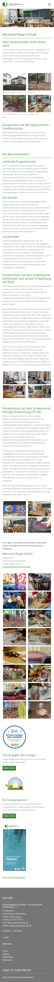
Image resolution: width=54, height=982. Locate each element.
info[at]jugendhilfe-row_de (20, 925)
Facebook (7, 930)
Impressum (7, 960)
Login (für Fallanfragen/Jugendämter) (18, 977)
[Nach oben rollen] (48, 976)
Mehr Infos (9, 768)
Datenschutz (8, 957)
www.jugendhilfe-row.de (17, 922)
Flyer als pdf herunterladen (14, 877)
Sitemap (6, 954)
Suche (5, 951)
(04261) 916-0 (15, 917)
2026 (6, 937)
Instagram (17, 930)
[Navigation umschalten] (49, 4)
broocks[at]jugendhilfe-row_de (15, 567)
